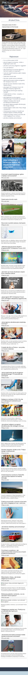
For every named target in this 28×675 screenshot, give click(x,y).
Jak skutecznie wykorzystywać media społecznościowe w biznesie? (13, 635)
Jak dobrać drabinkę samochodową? (13, 527)
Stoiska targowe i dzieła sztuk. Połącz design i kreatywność (13, 450)
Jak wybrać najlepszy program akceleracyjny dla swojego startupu (12, 425)
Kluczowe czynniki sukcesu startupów (13, 223)
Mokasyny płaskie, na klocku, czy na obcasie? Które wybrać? (12, 594)
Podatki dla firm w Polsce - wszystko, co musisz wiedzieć (13, 348)
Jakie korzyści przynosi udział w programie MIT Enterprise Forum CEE (13, 247)
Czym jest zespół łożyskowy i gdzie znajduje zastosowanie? (12, 175)
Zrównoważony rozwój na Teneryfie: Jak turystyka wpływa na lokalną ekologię (12, 476)
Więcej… (4, 51)
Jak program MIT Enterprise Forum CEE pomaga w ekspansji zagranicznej (13, 297)
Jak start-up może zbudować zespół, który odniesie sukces (13, 272)
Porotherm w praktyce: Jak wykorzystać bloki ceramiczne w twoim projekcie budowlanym (13, 552)
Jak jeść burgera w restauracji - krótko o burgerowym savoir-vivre (21, 125)
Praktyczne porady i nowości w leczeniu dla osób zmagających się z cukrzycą (14, 502)
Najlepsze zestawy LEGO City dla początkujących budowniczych (12, 400)
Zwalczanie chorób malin (9, 199)
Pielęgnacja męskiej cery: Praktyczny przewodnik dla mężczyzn (13, 610)
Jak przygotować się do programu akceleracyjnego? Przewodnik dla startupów (12, 374)
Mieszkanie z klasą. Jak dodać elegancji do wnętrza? (11, 577)
